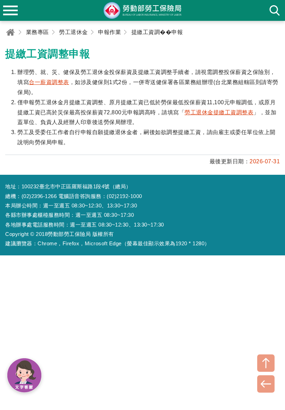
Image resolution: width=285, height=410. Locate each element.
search (274, 10)
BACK (266, 384)
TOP (266, 363)
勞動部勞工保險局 (142, 10)
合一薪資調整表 (49, 82)
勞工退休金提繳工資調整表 (219, 112)
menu (10, 10)
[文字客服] (24, 375)
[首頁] (10, 32)
